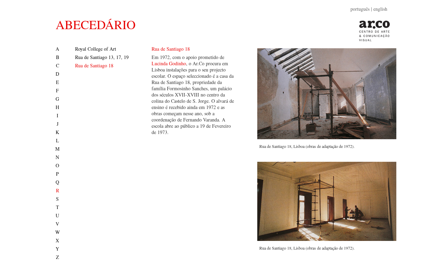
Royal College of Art (95, 48)
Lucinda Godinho (169, 63)
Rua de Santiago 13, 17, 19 (102, 57)
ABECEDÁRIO (96, 24)
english (380, 9)
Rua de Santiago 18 (94, 65)
